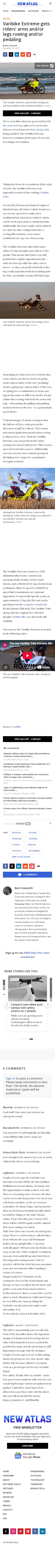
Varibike (16, 726)
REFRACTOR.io (38, 1488)
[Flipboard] (28, 54)
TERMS (6, 1501)
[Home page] (27, 4)
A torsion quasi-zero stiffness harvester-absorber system (28, 808)
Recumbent (34, 851)
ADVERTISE (8, 1497)
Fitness (16, 845)
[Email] (34, 54)
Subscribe (27, 1445)
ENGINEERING (18, 11)
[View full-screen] (52, 66)
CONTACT (8, 1509)
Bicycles (6, 19)
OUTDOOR (33, 11)
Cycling (32, 833)
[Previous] (7, 1005)
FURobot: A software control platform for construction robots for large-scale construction (26, 775)
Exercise (32, 845)
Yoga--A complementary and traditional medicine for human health (25, 788)
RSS (5, 1514)
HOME (6, 1471)
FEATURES (8, 1488)
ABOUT (6, 1479)
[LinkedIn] (17, 54)
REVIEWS (7, 1492)
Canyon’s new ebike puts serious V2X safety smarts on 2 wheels (27, 1008)
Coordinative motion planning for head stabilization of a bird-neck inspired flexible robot (27, 765)
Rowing (33, 839)
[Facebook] (5, 54)
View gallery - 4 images (27, 113)
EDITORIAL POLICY (12, 1484)
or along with (40, 129)
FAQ (5, 1518)
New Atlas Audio (21, 857)
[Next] (48, 1005)
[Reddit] (23, 54)
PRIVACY (7, 1505)
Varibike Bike (19, 616)
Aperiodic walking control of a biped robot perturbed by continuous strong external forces (27, 754)
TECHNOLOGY (37, 1479)
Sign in (10, 1078)
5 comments (30, 874)
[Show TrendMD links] (50, 823)
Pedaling (17, 839)
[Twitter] (11, 54)
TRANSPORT (48, 11)
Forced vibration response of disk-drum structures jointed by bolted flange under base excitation (28, 799)
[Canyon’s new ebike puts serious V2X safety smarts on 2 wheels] (27, 988)
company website (33, 604)
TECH (5, 11)
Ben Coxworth (24, 888)
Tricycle (16, 851)
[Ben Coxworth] (7, 890)
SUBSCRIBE (8, 1475)
